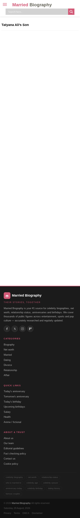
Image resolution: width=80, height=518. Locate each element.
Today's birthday (12, 401)
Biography (9, 344)
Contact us (9, 458)
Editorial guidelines (14, 448)
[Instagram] (22, 329)
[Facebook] (7, 329)
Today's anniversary (14, 391)
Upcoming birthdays (14, 406)
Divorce (8, 365)
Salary (7, 412)
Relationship (10, 370)
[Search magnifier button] (71, 12)
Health (7, 417)
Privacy (7, 513)
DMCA (26, 513)
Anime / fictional (12, 422)
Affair (6, 375)
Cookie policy (11, 463)
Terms (17, 513)
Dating (7, 360)
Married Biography (21, 503)
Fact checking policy (15, 453)
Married (32, 4)
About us (8, 438)
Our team (9, 443)
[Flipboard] (30, 329)
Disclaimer (37, 513)
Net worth (9, 349)
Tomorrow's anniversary (16, 396)
